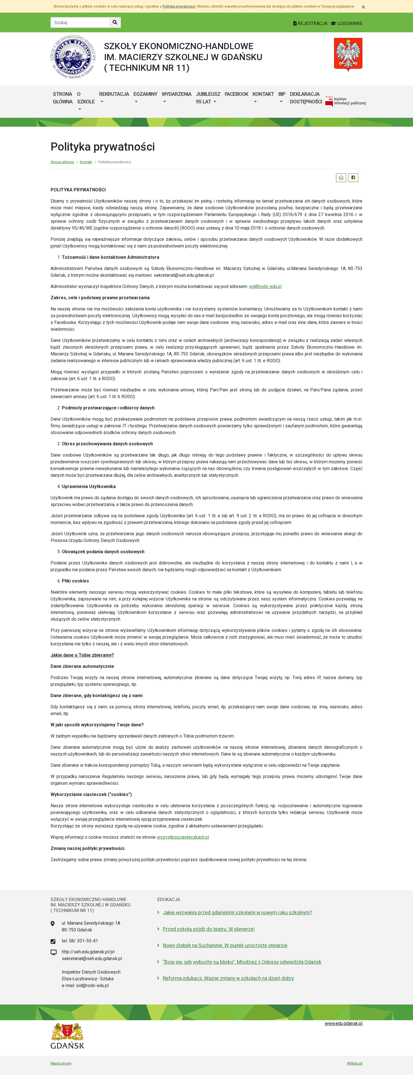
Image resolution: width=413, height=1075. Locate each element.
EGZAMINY (145, 94)
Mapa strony (61, 1063)
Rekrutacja (114, 94)
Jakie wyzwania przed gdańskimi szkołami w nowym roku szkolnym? (237, 912)
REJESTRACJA (312, 23)
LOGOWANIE (349, 23)
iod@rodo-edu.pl (265, 286)
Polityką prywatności (179, 6)
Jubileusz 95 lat (208, 98)
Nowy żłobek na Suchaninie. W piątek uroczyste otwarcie (225, 945)
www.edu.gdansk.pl (343, 1023)
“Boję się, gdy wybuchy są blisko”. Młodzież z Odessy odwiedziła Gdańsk (242, 962)
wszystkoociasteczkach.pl (183, 837)
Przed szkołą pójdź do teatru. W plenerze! (209, 929)
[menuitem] (86, 102)
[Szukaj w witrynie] (115, 22)
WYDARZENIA (176, 94)
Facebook (236, 94)
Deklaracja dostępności (306, 98)
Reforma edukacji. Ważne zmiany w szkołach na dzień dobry (228, 978)
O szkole (86, 98)
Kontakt (263, 94)
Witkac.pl (354, 1063)
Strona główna (62, 98)
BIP (281, 94)
